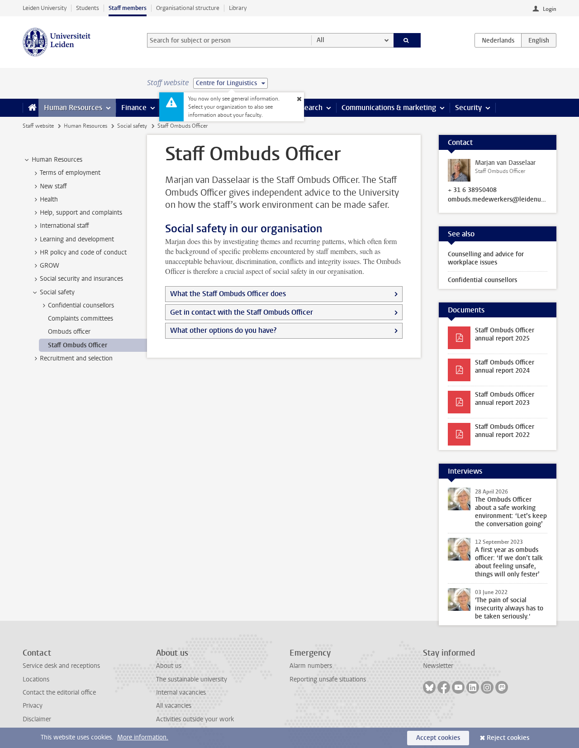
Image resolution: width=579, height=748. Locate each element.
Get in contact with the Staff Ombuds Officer (241, 312)
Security (468, 107)
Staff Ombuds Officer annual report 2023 (504, 398)
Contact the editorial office (59, 692)
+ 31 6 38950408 (472, 190)
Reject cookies (508, 738)
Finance (134, 107)
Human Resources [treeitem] (57, 159)
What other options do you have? (223, 330)
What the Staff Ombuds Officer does (228, 293)
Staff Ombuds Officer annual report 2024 (504, 366)
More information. (142, 737)
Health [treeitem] (49, 199)
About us (168, 666)
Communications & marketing (389, 107)
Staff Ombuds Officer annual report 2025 (504, 334)
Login (549, 9)
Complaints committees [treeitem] (80, 318)
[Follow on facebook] (443, 687)
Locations (36, 679)
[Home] (30, 108)
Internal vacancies (181, 692)
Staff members (128, 8)
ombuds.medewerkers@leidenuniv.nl (497, 200)
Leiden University (44, 8)
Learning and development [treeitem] (77, 239)
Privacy (33, 705)
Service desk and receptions (61, 666)
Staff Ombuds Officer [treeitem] (77, 345)
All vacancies (173, 705)
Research (308, 107)
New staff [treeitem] (53, 186)
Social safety (132, 125)
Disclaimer (37, 719)
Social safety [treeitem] (57, 292)
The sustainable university (191, 679)
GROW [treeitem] (49, 265)
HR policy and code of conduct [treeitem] (83, 252)
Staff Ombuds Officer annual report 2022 (504, 430)
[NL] (498, 40)
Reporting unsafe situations (328, 679)
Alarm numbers (311, 666)
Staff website (38, 125)
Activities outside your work (195, 719)
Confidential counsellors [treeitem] (81, 305)
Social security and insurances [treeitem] (81, 278)
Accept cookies (438, 738)
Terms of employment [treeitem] (70, 172)
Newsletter (438, 666)
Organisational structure (187, 8)
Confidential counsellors (482, 280)
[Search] (407, 40)
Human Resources (73, 107)
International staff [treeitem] (64, 225)
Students (87, 8)
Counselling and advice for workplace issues (486, 258)
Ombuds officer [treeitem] (69, 331)
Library (238, 8)
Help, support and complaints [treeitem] (81, 212)
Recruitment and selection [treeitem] (76, 358)
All (320, 40)
